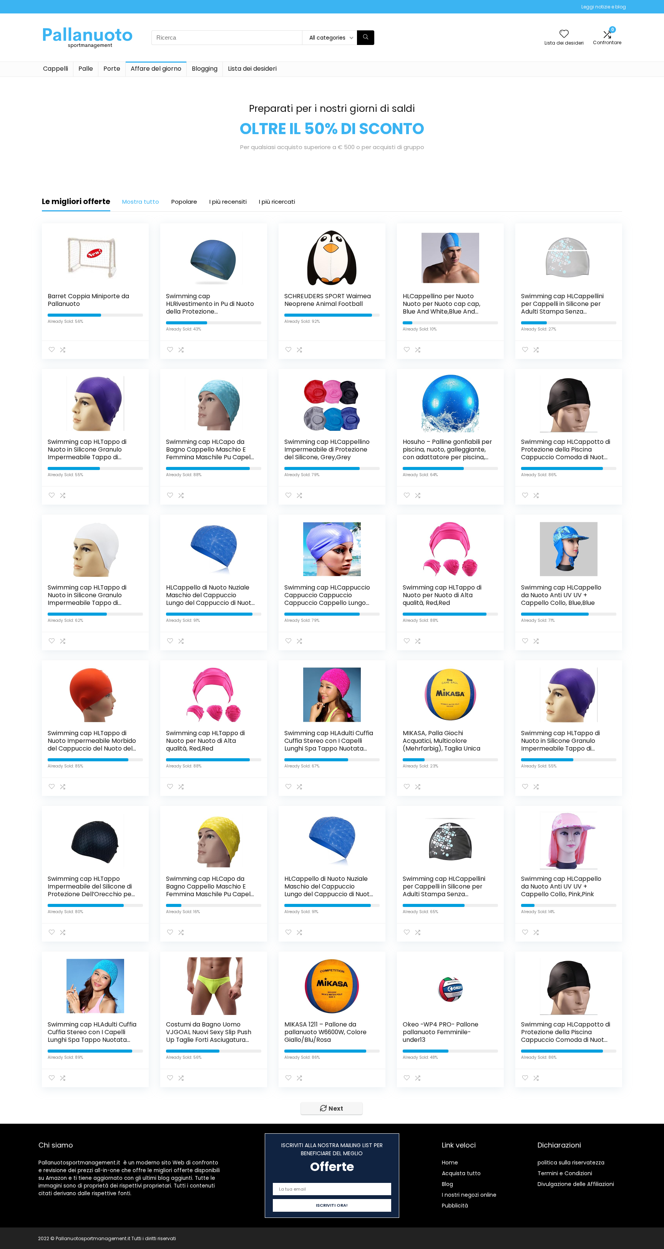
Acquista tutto (461, 1173)
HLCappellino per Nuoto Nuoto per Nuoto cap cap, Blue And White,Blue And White (441, 308)
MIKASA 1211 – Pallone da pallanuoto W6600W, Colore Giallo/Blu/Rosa (325, 1032)
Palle (85, 68)
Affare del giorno (156, 68)
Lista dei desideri (252, 68)
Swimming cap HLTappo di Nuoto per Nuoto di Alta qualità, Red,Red (442, 595)
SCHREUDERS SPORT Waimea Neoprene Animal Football (327, 300)
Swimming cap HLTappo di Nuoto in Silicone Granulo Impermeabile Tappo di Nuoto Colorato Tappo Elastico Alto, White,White (87, 603)
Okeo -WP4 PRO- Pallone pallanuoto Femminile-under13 (440, 1032)
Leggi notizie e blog (603, 6)
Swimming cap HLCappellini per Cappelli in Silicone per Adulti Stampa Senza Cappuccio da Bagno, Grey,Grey (562, 311)
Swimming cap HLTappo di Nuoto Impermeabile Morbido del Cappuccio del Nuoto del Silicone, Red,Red (92, 745)
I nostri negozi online (469, 1195)
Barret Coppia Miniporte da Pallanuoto (88, 300)
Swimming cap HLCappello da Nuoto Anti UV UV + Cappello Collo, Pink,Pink (561, 886)
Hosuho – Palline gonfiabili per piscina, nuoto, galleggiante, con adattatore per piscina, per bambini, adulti (447, 453)
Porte (111, 68)
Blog (447, 1184)
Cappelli (55, 68)
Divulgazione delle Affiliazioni (576, 1184)
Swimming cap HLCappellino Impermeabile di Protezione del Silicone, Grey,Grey (327, 449)
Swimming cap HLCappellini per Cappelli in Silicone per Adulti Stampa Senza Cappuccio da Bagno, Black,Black (444, 894)
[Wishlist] (564, 34)
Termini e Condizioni (565, 1173)
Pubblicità (455, 1205)
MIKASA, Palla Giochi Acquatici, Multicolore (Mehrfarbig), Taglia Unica (441, 741)
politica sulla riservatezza (571, 1162)
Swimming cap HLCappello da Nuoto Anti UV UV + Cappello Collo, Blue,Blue (561, 595)
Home (450, 1162)
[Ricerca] (365, 37)
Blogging (204, 68)
